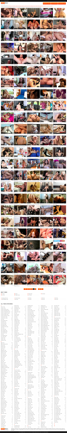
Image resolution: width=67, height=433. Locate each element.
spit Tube (55, 368)
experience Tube (17, 386)
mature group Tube (44, 320)
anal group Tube (3, 324)
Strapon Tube (56, 325)
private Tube (43, 412)
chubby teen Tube (17, 311)
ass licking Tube (3, 336)
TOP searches (54, 3)
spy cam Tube (56, 371)
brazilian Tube (3, 398)
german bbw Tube (31, 313)
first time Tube (16, 403)
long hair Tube (30, 423)
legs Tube (29, 409)
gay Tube (29, 308)
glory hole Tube (30, 326)
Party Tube (42, 382)
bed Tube (2, 361)
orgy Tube (42, 377)
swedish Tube (56, 392)
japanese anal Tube (31, 386)
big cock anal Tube (4, 370)
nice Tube (42, 357)
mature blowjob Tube (44, 316)
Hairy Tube (29, 337)
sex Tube (55, 334)
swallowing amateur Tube (58, 391)
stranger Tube (56, 376)
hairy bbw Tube (30, 347)
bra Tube (2, 397)
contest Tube (16, 325)
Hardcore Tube (30, 340)
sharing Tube (56, 337)
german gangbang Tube (31, 315)
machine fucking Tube (44, 309)
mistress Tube (43, 337)
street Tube (56, 381)
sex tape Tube (56, 335)
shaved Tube (56, 339)
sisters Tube (56, 350)
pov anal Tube (43, 409)
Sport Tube (56, 321)
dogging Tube (16, 360)
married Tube (43, 311)
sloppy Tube (56, 357)
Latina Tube (29, 398)
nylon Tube (42, 363)
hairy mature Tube (30, 352)
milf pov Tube (43, 334)
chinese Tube (16, 309)
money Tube (43, 344)
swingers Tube (56, 394)
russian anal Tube (57, 313)
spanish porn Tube (57, 367)
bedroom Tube (3, 362)
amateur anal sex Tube (4, 309)
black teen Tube (3, 388)
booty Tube (3, 393)
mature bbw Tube (44, 315)
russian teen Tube (57, 315)
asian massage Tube (4, 331)
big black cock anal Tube (5, 367)
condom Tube (16, 324)
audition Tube (3, 339)
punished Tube (43, 418)
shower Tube (56, 346)
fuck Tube (16, 419)
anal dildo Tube (3, 321)
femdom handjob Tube (18, 398)
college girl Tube (17, 320)
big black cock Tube (4, 366)
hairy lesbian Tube (31, 351)
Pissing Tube (43, 383)
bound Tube (3, 396)
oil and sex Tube (43, 371)
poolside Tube (43, 404)
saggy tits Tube (56, 326)
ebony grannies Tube (17, 376)
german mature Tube (31, 316)
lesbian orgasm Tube (31, 418)
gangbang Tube (30, 305)
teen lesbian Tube (57, 412)
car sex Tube (3, 419)
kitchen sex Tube (30, 394)
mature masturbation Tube (45, 325)
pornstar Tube (43, 407)
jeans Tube (29, 388)
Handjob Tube (30, 339)
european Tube (16, 383)
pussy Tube (43, 419)
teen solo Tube (56, 417)
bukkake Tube (3, 409)
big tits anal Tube (4, 376)
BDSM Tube (3, 345)
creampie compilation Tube (18, 334)
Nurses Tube (43, 352)
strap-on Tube (56, 377)
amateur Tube (3, 308)
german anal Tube (30, 311)
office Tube (43, 370)
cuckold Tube (16, 335)
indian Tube (29, 373)
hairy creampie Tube (31, 350)
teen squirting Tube (57, 418)
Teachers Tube (56, 398)
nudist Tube (43, 361)
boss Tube (2, 394)
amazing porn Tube (4, 316)
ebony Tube (16, 372)
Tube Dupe (2, 28)
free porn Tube (16, 412)
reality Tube (43, 423)
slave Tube (56, 356)
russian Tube (56, 311)
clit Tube (15, 313)
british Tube (3, 399)
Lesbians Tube (30, 399)
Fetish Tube (16, 389)
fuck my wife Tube (17, 420)
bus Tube (2, 412)
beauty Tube (3, 360)
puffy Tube (42, 417)
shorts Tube (56, 344)
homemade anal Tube (31, 361)
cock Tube (16, 318)
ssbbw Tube (56, 373)
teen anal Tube (56, 407)
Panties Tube (43, 381)
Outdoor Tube (43, 368)
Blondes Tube (3, 346)
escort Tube (16, 382)
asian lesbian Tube (4, 330)
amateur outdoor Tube (4, 314)
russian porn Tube (57, 314)
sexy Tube (55, 336)
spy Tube (55, 370)
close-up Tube (16, 314)
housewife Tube (30, 366)
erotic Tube (16, 381)
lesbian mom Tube (31, 417)
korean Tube (30, 396)
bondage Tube (3, 391)
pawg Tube (42, 391)
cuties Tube (16, 346)
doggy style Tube (17, 361)
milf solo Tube (43, 335)
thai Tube (55, 420)
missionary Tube (43, 336)
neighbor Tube (43, 356)
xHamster (43, 293)
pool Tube (42, 403)
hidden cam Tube (30, 360)
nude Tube (42, 360)
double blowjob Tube (17, 363)
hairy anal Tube (30, 345)
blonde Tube (3, 389)
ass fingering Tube (4, 335)
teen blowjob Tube (57, 408)
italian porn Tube (30, 382)
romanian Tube (56, 305)
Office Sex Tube (43, 366)
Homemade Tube (30, 342)
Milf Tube (16, 299)
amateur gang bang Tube (5, 310)
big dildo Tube (3, 371)
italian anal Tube (30, 381)
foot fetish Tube (17, 408)
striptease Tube (56, 383)
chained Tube (16, 305)
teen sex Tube (56, 415)
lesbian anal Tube (30, 412)
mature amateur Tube (44, 313)
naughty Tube (43, 355)
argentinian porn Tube (4, 326)
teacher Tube (56, 402)
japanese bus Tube (31, 387)
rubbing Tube (56, 310)
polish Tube (43, 402)
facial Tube (16, 392)
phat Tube (42, 394)
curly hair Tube (16, 345)
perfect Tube (43, 392)
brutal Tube (3, 408)
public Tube (43, 413)
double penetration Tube (18, 365)
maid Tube (42, 310)
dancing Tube (16, 351)
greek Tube (29, 334)
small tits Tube (56, 360)
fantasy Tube (16, 394)
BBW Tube (2, 342)
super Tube (56, 387)
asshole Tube (3, 337)
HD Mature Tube (61, 3)
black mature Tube (4, 387)
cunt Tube (16, 342)
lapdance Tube (30, 404)
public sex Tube (43, 415)
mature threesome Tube (45, 329)
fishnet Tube (16, 404)
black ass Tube (3, 383)
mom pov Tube (43, 342)
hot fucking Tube (30, 363)
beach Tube (3, 357)
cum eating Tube (17, 337)
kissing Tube (30, 392)
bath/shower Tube (4, 351)
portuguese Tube (43, 408)
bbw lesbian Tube (4, 355)
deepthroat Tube (17, 355)
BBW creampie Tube (4, 344)
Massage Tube (43, 305)
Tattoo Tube (56, 397)
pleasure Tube (43, 399)
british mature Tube (4, 402)
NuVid (16, 293)
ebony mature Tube (17, 377)
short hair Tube (56, 342)
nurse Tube (43, 362)
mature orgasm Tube (44, 326)
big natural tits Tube (4, 372)
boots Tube (3, 392)
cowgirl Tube (16, 330)
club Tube (15, 316)
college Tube (16, 319)
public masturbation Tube (45, 414)
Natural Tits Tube (43, 351)
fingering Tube (16, 402)
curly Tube (16, 344)
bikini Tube (2, 377)
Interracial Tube (30, 372)
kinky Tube (29, 391)
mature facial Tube (44, 319)
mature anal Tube (43, 314)
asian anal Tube (3, 329)
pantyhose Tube (43, 387)
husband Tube (30, 370)
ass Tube (2, 334)
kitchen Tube (30, 393)
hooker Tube (30, 362)
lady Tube (29, 403)
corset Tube (16, 326)
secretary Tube (56, 330)
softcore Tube (56, 362)
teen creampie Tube (57, 409)
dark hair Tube (16, 352)
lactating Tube (30, 402)
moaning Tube (43, 339)
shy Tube (55, 347)
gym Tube (29, 335)
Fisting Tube (16, 391)
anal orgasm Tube (4, 325)
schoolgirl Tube (56, 329)
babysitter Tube (3, 350)
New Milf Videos (46, 3)
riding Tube (43, 425)
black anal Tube (3, 382)
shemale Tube (56, 340)
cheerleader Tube (17, 308)
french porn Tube (17, 417)
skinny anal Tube (57, 352)
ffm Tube (15, 399)
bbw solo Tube (3, 356)
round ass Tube (56, 309)
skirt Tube (55, 355)
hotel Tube (29, 365)
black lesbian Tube (4, 386)
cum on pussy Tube (17, 340)
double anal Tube (17, 362)
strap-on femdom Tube (58, 378)
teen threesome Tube (57, 419)
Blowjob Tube (3, 347)
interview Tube (30, 378)
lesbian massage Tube (31, 414)
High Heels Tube (30, 341)
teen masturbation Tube (58, 413)
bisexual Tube (3, 378)
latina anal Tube (30, 407)
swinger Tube (56, 393)
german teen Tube (31, 320)
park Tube (42, 388)
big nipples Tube (3, 373)
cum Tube (16, 336)
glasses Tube (30, 325)
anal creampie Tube (4, 320)
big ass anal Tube (4, 365)
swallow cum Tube (57, 389)
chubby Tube (16, 310)
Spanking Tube (56, 320)
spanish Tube (56, 366)
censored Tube (3, 425)
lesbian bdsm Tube (31, 413)
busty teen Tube (3, 413)
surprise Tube (56, 388)
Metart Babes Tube (5, 299)
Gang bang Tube (17, 425)
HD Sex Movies (17, 298)
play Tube (42, 398)
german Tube (30, 309)
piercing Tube (43, 396)
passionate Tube (43, 389)
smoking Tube (56, 361)
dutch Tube (16, 367)
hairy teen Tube (30, 356)
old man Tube (43, 372)
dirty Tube (16, 357)
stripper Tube (56, 382)
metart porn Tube (44, 331)
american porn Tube (4, 318)
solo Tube (55, 363)
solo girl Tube (56, 365)
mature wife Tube (44, 330)
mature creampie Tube (44, 318)
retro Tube (42, 424)
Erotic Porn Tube (17, 370)
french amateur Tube (17, 413)
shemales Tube (56, 341)
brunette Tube (3, 407)
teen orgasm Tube (57, 414)
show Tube (56, 345)
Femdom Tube (16, 388)
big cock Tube (3, 368)
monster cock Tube (44, 345)
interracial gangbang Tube (32, 377)
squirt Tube (56, 372)
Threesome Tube (57, 399)
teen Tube (55, 404)
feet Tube (16, 397)
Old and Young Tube (44, 367)
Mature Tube (43, 308)
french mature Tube (17, 415)
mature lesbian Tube (44, 324)
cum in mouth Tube (17, 339)
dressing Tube (16, 366)
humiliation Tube (30, 367)
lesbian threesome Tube (32, 420)
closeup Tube (16, 315)
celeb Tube (3, 424)
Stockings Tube (56, 324)
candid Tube (3, 417)
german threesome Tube (32, 321)
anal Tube (2, 319)
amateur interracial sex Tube (5, 311)
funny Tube (16, 423)
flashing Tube (16, 407)
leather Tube (30, 408)
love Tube (29, 424)
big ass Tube (3, 363)
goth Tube (29, 329)
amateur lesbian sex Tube (5, 313)
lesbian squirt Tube (31, 419)
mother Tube (43, 346)
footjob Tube (16, 409)
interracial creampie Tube (32, 376)
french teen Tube (17, 418)
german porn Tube (31, 319)
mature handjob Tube (44, 321)
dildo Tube (16, 356)
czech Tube (16, 347)
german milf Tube (30, 318)
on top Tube (43, 373)
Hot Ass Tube (30, 344)
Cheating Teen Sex (5, 298)
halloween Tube (30, 357)
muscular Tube (43, 347)
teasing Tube (56, 403)
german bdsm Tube (31, 314)
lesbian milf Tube (30, 415)
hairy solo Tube (30, 355)
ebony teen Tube (17, 378)
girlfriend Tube (30, 324)
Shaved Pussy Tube (57, 318)
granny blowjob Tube (31, 331)
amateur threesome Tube (5, 315)
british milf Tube (3, 403)
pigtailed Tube (43, 397)
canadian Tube (3, 415)
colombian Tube (16, 321)
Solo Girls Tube (56, 319)
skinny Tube (56, 351)
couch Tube (16, 329)
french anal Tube (17, 414)
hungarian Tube (30, 368)
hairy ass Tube (30, 346)
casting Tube (3, 420)
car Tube (2, 418)
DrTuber (3, 293)
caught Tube (3, 423)
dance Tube (16, 350)
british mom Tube (4, 404)
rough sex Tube (56, 308)
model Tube (43, 340)
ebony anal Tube (17, 373)
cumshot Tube (16, 341)
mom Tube (42, 341)
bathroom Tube (3, 352)
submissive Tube (57, 386)
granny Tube (30, 330)
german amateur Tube (31, 310)
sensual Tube (56, 331)
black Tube (2, 381)
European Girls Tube (17, 371)
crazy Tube (16, 331)
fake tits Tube (16, 393)
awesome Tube (3, 340)
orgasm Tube (43, 376)
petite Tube (43, 393)
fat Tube (15, 396)
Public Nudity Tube (44, 386)
